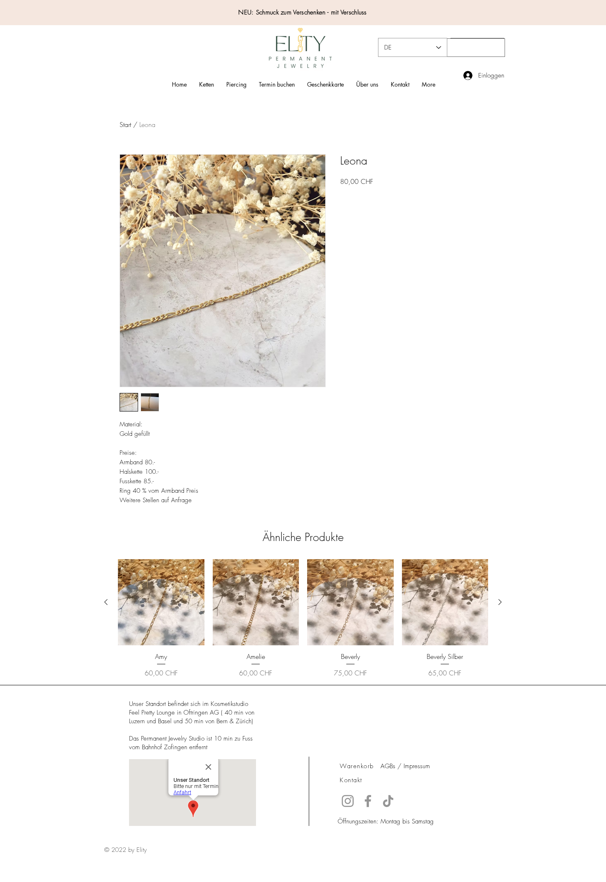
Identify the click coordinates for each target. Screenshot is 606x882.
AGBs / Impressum (405, 766)
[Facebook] (368, 801)
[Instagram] (348, 801)
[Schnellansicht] (161, 602)
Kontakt (351, 780)
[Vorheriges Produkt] (106, 602)
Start (125, 124)
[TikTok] (388, 801)
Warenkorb (357, 766)
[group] (303, 618)
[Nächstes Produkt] (500, 602)
